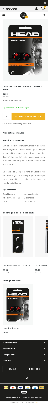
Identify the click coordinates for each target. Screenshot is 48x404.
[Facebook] (21, 378)
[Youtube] (27, 378)
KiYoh (36, 402)
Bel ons (12, 369)
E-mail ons (34, 369)
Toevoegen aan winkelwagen (28, 116)
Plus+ (39, 397)
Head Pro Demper (11, 328)
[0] (43, 8)
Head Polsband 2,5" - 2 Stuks (16, 266)
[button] (4, 15)
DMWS (33, 397)
